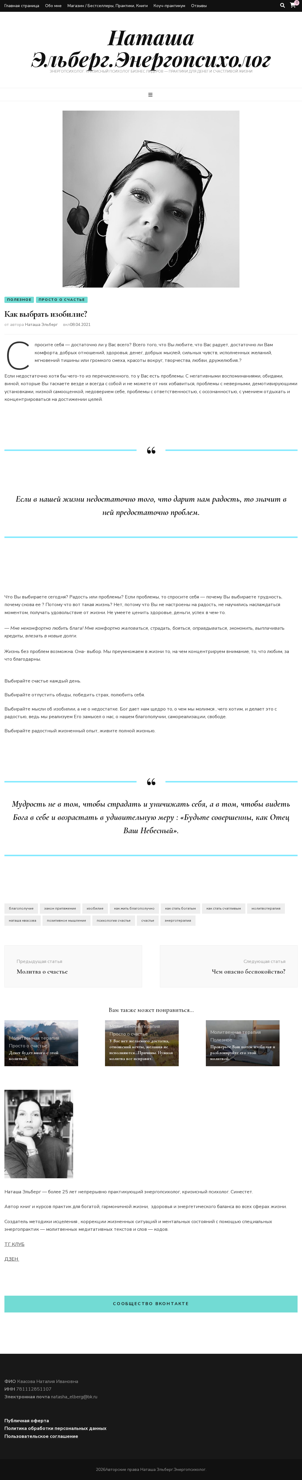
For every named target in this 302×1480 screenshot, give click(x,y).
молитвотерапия (266, 908)
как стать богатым (180, 908)
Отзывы (199, 6)
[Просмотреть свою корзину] (293, 5)
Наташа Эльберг (41, 324)
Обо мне (53, 6)
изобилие (95, 908)
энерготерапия (178, 920)
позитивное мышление (66, 920)
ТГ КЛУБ (14, 1244)
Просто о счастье (62, 299)
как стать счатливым (223, 908)
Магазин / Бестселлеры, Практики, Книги (108, 6)
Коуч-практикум (169, 6)
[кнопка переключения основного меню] (151, 94)
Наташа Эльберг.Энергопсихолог (151, 47)
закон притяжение (60, 908)
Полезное (19, 299)
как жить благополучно (134, 908)
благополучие (21, 908)
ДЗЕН (11, 1259)
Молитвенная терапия (34, 1038)
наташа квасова (22, 920)
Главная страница (21, 6)
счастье (147, 920)
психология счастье (114, 920)
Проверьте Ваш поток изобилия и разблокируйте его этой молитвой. (242, 1052)
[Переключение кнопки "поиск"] (282, 5)
